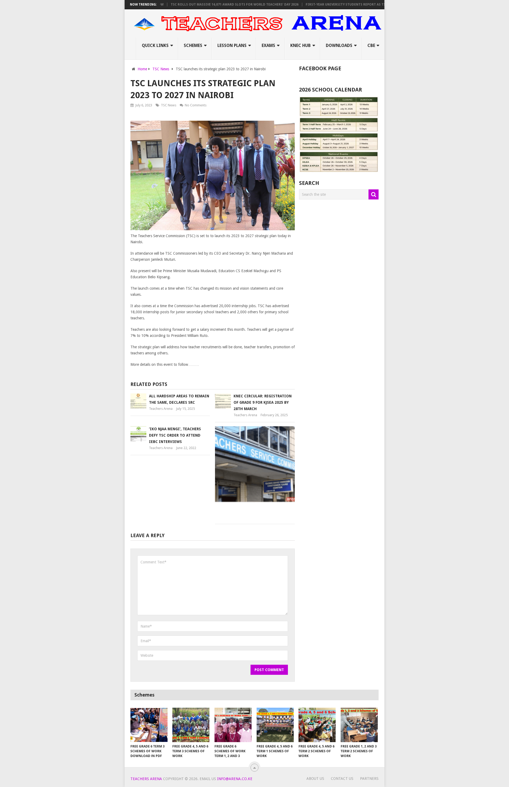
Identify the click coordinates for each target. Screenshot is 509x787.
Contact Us (342, 778)
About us (315, 778)
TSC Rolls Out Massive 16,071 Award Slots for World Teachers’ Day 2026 (218, 4)
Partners (369, 778)
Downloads (339, 45)
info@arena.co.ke (234, 779)
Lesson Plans (232, 45)
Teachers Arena (161, 409)
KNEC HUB (300, 45)
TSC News (168, 105)
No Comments (196, 105)
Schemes (193, 45)
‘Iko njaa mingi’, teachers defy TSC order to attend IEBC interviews (175, 435)
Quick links (155, 45)
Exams (268, 45)
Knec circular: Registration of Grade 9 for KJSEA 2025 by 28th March (263, 402)
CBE (371, 45)
